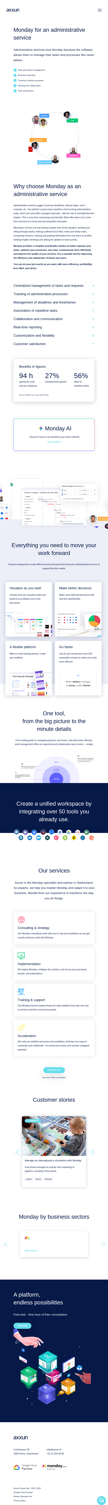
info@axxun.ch (54, 1434)
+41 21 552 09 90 (55, 1438)
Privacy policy (20, 1485)
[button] (16, 1144)
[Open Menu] (100, 10)
